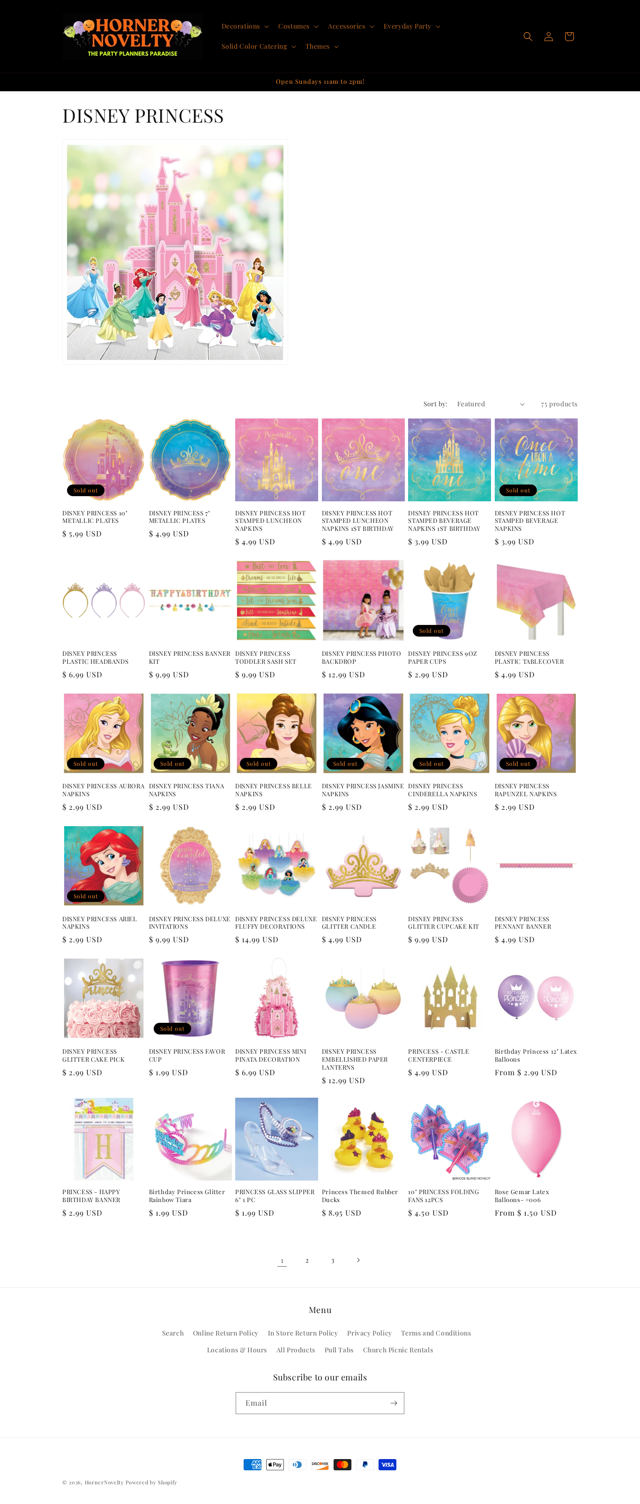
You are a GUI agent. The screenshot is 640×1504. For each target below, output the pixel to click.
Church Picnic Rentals (398, 1349)
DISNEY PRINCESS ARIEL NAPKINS (99, 923)
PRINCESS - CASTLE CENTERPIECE (438, 1055)
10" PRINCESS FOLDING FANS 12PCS (443, 1195)
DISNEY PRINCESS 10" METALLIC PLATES (94, 517)
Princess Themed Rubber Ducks (360, 1195)
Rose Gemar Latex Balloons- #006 (522, 1195)
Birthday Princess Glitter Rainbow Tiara (187, 1195)
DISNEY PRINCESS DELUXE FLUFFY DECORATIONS (276, 923)
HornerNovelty (104, 1482)
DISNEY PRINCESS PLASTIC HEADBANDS (95, 657)
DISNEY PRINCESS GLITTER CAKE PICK (93, 1055)
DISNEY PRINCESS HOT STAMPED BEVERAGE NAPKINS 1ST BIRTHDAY (444, 521)
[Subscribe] (393, 1403)
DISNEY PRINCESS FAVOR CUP (187, 1055)
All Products (295, 1349)
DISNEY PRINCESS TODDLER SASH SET (266, 657)
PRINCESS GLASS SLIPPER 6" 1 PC (274, 1195)
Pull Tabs (339, 1349)
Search (173, 1333)
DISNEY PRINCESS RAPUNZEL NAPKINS (526, 790)
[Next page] (358, 1260)
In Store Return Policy (303, 1333)
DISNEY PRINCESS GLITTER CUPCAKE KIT (443, 923)
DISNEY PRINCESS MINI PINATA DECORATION (270, 1055)
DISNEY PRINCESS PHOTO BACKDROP (362, 657)
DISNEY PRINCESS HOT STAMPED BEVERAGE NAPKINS (530, 521)
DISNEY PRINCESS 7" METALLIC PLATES (179, 517)
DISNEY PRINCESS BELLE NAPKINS (273, 790)
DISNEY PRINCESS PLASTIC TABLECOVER (529, 657)
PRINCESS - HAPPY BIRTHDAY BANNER (91, 1195)
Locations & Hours (237, 1349)
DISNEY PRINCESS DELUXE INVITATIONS (190, 923)
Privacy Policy (369, 1333)
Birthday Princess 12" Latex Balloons (536, 1055)
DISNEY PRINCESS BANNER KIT (190, 657)
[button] (244, 26)
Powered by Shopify (152, 1482)
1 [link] (282, 1260)
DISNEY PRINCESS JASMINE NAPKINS (363, 790)
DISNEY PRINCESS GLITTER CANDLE (349, 923)
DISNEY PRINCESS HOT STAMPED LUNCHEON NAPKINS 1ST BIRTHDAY (358, 521)
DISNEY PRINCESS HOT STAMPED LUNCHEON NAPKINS (270, 521)
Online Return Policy (226, 1333)
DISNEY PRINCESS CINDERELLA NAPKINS (442, 790)
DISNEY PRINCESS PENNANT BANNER (523, 923)
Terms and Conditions (436, 1333)
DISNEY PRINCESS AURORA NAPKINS (103, 790)
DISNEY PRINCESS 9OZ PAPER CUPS (442, 657)
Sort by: (436, 403)
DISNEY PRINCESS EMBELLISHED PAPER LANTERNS (355, 1059)
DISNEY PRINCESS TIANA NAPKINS (186, 790)
